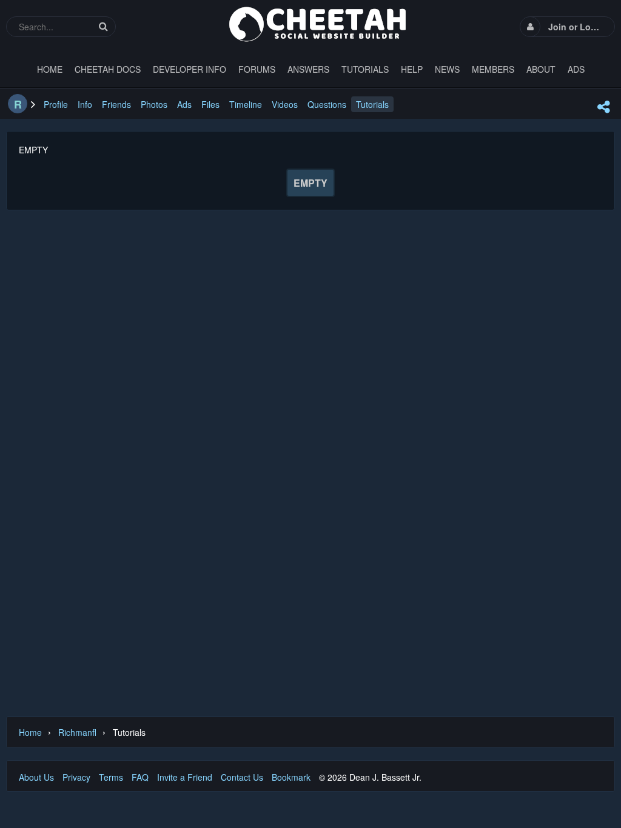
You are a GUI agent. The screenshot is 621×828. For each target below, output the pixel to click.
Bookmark (291, 777)
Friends (116, 104)
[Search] (103, 26)
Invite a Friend (184, 777)
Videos (285, 104)
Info (85, 104)
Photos (154, 104)
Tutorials (372, 104)
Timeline (245, 104)
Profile (56, 104)
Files (210, 104)
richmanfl (77, 732)
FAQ (140, 777)
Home (30, 732)
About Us (36, 777)
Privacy (76, 777)
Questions (326, 104)
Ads (184, 104)
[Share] (603, 106)
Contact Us (242, 777)
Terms (111, 777)
